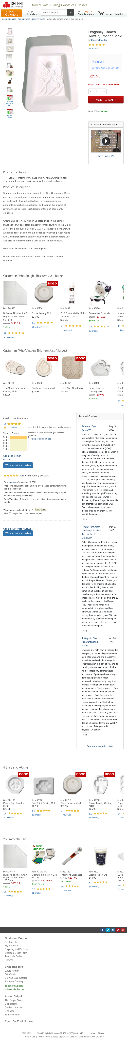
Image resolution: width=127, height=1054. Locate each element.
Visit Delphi (11, 1003)
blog (85, 519)
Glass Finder (12, 970)
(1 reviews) (94, 48)
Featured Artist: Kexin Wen (90, 428)
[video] (106, 141)
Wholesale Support (15, 989)
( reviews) (9, 337)
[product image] (16, 293)
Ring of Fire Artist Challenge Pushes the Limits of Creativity (91, 532)
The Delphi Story (14, 1000)
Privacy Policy (44, 1036)
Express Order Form (16, 952)
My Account (11, 945)
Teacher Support (14, 985)
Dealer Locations (14, 1007)
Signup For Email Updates (19, 1021)
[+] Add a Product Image (39, 439)
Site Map (9, 1010)
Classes (82, 5)
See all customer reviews (17, 528)
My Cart (101, 1033)
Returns (9, 959)
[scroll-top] (122, 1038)
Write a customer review (18, 465)
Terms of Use (12, 1014)
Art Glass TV (106, 156)
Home (92, 1033)
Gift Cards (10, 974)
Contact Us (11, 942)
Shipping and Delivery (16, 949)
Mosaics (68, 5)
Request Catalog (14, 981)
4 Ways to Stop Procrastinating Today (90, 642)
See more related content (100, 746)
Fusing (56, 5)
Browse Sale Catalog (16, 977)
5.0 (5, 333)
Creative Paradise (99, 40)
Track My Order (13, 956)
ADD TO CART (106, 99)
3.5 (90, 327)
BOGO (52, 283)
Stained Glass (39, 5)
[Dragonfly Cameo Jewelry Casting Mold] (10, 32)
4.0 (119, 326)
